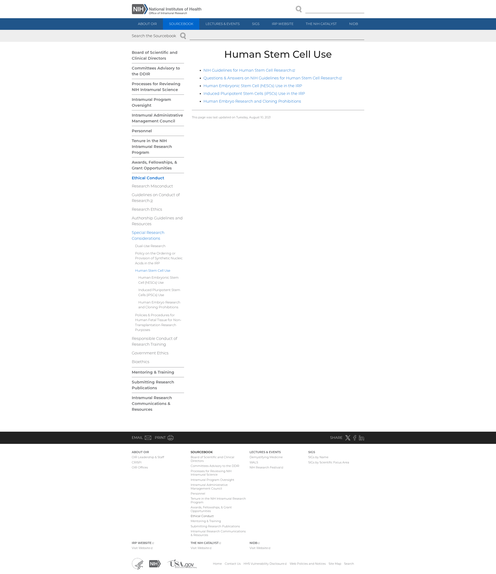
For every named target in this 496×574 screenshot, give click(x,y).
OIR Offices (140, 467)
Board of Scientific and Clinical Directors (154, 55)
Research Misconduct (152, 186)
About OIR (147, 24)
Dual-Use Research (150, 246)
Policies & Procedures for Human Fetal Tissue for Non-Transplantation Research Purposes (158, 322)
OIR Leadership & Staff (148, 457)
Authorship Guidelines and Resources (157, 221)
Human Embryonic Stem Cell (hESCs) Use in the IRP (252, 85)
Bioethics (140, 361)
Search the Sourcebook (154, 36)
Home (217, 563)
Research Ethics (147, 209)
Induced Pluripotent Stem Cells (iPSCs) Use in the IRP (254, 93)
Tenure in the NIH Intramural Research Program (152, 146)
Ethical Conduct (148, 178)
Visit (142, 548)
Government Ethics (150, 353)
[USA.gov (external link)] (182, 563)
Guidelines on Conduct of (156, 198)
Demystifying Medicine (266, 457)
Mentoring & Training (153, 372)
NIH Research (266, 468)
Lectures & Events (223, 24)
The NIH (324, 26)
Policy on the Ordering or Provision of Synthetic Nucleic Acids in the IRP (159, 258)
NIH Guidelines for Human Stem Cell (249, 70)
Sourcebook (181, 24)
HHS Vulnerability (265, 563)
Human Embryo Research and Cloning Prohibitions (252, 101)
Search (349, 563)
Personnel (142, 131)
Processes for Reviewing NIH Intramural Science (156, 87)
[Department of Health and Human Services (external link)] (137, 563)
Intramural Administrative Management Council (157, 118)
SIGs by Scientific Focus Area (328, 462)
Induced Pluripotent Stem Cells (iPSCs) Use (159, 292)
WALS (254, 462)
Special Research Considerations (148, 235)
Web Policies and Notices (308, 563)
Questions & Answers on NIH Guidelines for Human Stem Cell (272, 78)
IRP (286, 26)
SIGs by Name (318, 457)
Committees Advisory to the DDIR (156, 71)
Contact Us (233, 563)
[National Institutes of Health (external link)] (155, 563)
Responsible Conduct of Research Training (154, 341)
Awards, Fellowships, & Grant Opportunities (154, 165)
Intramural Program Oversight (151, 102)
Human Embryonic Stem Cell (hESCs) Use (158, 280)
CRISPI (136, 462)
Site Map (335, 563)
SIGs (255, 24)
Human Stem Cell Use (152, 270)
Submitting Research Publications (153, 385)
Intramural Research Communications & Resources (152, 403)
